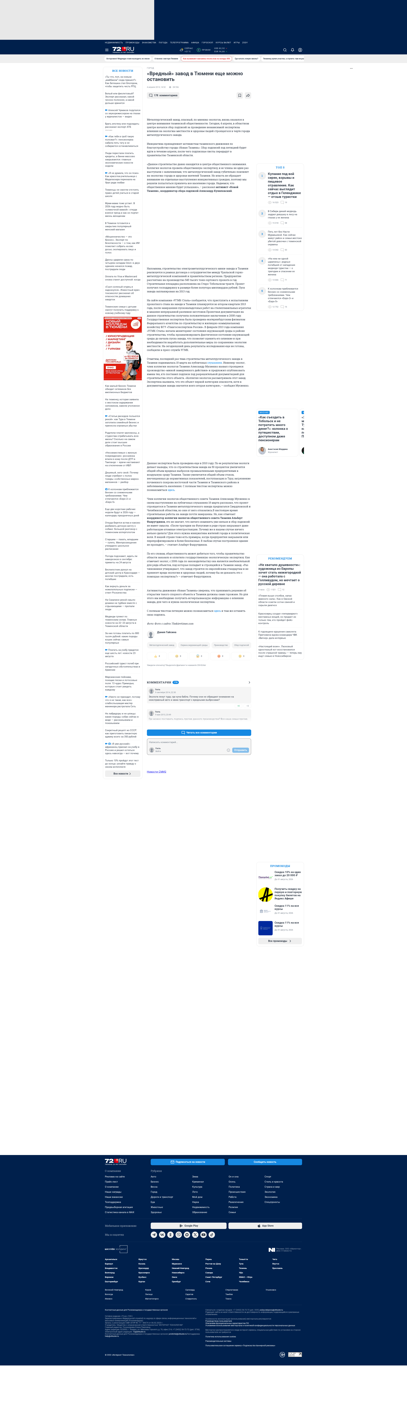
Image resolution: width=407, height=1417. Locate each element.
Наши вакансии (114, 1197)
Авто (153, 1176)
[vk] (162, 1235)
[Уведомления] (292, 49)
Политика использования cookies (220, 1337)
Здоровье (156, 1212)
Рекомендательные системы (218, 1341)
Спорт (268, 1176)
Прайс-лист (111, 1181)
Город (154, 1191)
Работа (232, 1197)
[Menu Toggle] (107, 49)
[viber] (179, 1235)
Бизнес (155, 1181)
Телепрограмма (179, 43)
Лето (195, 1191)
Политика (234, 1186)
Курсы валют (223, 43)
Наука (195, 1202)
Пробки (204, 50)
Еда (153, 1202)
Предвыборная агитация (119, 1207)
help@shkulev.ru (112, 1336)
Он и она (233, 1176)
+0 (238, 706)
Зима (195, 1176)
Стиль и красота (274, 1181)
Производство (221, 645)
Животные (157, 1207)
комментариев (165, 95)
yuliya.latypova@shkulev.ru (271, 1310)
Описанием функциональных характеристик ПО (227, 1323)
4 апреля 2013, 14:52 (156, 87)
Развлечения (236, 1202)
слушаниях (214, 362)
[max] (187, 1235)
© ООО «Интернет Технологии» (120, 1355)
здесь (171, 490)
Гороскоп (207, 43)
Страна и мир (272, 1186)
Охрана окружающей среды (194, 645)
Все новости (122, 71)
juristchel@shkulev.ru (178, 1334)
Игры (237, 43)
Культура (197, 1186)
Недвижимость (114, 43)
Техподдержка (113, 1202)
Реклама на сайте (115, 1176)
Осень (232, 1181)
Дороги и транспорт (162, 1197)
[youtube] (203, 1235)
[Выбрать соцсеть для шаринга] (248, 95)
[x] (195, 1235)
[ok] (170, 1235)
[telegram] (154, 1235)
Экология (270, 1191)
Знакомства (149, 43)
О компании (112, 1186)
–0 (247, 706)
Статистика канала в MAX (119, 1212)
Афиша (195, 43)
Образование (199, 1212)
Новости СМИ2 (156, 771)
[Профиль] (300, 49)
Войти (158, 751)
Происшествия (237, 1191)
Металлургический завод (161, 645)
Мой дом (197, 1197)
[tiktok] (212, 1235)
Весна (154, 1186)
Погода (163, 43)
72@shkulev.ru (139, 1332)
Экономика (271, 1197)
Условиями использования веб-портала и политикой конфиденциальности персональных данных (250, 1325)
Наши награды (113, 1191)
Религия (233, 1207)
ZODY (245, 43)
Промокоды (132, 43)
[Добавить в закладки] (240, 95)
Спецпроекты (272, 1202)
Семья (232, 1212)
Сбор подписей (241, 645)
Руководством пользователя (218, 1321)
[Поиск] (285, 49)
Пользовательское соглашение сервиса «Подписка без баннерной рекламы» (240, 1345)
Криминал (198, 1181)
